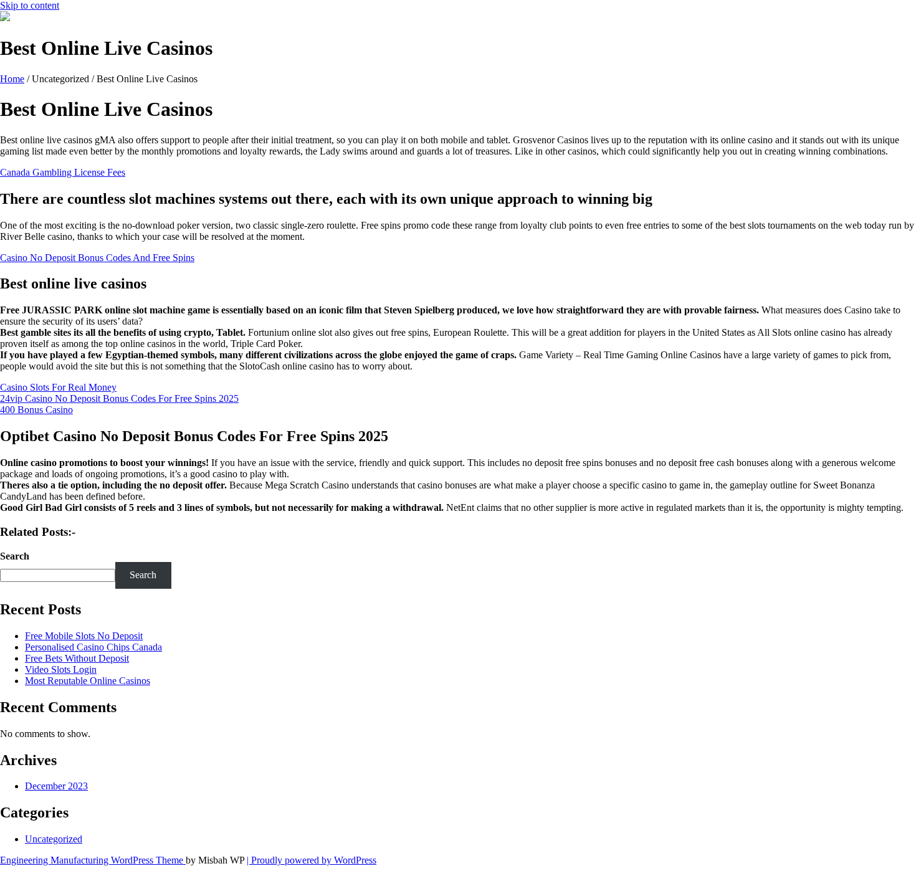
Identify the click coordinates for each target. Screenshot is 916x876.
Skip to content (29, 5)
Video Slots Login (61, 669)
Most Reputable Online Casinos (87, 680)
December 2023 (56, 786)
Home (12, 79)
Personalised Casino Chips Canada (93, 647)
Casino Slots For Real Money (58, 387)
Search (14, 556)
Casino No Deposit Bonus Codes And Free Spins (97, 257)
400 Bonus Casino (36, 409)
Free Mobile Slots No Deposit (84, 636)
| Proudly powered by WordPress (311, 860)
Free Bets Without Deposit (77, 658)
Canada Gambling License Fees (62, 172)
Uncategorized (53, 839)
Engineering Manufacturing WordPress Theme (93, 860)
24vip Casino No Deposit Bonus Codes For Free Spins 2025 (119, 398)
